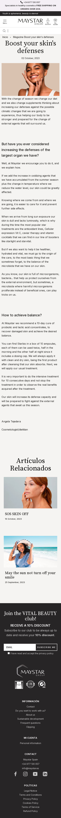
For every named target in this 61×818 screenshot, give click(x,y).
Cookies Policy (30, 803)
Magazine (18, 37)
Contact (31, 706)
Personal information (30, 743)
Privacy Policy (30, 799)
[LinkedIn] (45, 774)
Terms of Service (30, 807)
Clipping (30, 727)
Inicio (5, 37)
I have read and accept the (24, 653)
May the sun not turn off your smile (30, 575)
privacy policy (46, 653)
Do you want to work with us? (30, 710)
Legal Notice (30, 790)
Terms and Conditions (30, 794)
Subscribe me (46, 647)
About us (30, 714)
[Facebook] (15, 774)
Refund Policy (30, 811)
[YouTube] (35, 774)
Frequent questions (30, 723)
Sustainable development (30, 718)
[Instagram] (25, 774)
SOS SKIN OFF (17, 514)
